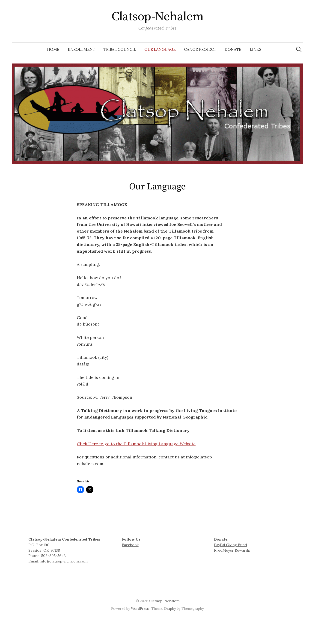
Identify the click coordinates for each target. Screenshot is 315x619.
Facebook (130, 544)
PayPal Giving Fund (230, 544)
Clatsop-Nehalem (157, 16)
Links (255, 49)
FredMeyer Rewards (232, 550)
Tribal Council (120, 49)
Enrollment (81, 49)
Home (53, 49)
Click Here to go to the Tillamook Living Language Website (136, 443)
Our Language (160, 49)
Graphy (170, 608)
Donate (233, 49)
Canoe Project (200, 49)
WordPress (140, 608)
